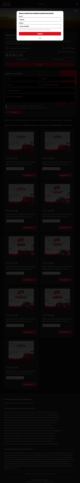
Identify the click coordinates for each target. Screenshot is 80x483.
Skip (40, 38)
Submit (40, 34)
